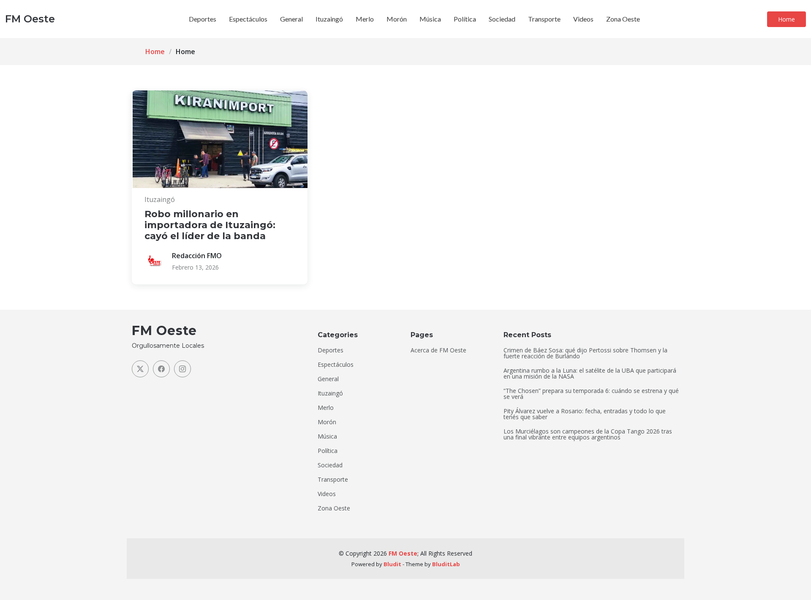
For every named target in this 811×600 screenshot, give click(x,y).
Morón (396, 19)
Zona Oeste (623, 19)
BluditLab (446, 564)
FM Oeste (403, 553)
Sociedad (502, 19)
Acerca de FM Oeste (438, 350)
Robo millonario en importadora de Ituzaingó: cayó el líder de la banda (209, 225)
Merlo (365, 19)
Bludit (392, 564)
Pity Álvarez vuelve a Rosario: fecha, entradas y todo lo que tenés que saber (584, 414)
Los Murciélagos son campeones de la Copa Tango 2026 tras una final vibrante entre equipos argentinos (587, 434)
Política (465, 19)
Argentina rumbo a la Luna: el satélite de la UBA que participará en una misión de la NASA (589, 373)
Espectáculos (248, 19)
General (291, 19)
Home (786, 19)
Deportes (202, 19)
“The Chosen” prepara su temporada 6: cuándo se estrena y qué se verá (591, 394)
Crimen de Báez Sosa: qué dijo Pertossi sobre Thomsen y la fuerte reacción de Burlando (585, 353)
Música (430, 19)
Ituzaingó (329, 19)
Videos (583, 19)
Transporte (544, 19)
